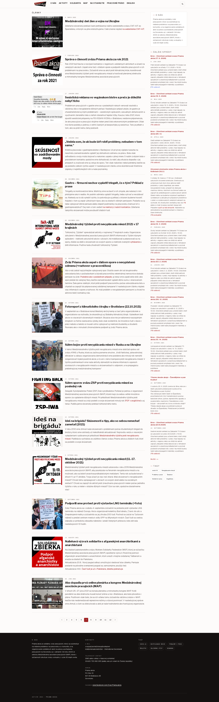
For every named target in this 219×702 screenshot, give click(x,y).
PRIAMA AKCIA (51, 697)
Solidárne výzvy (157, 479)
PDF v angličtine (132, 400)
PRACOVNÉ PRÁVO (115, 3)
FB (185, 203)
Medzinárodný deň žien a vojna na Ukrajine (92, 21)
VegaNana (169, 479)
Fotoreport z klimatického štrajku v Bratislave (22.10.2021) (103, 306)
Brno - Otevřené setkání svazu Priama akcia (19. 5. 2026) (167, 95)
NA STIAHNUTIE (97, 3)
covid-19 (155, 470)
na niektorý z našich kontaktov (116, 207)
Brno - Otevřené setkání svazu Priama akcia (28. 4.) (167, 132)
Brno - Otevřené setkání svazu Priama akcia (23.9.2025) (167, 423)
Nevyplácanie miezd (168, 470)
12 (110, 620)
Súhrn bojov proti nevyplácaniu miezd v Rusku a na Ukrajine (103, 344)
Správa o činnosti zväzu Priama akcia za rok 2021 (96, 59)
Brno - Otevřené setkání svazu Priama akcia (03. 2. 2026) (167, 260)
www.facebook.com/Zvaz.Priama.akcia (107, 685)
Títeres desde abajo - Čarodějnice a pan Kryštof (168, 378)
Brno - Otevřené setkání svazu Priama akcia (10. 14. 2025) (167, 338)
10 (101, 620)
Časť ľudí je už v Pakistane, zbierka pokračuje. (102, 569)
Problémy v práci (157, 475)
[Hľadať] (182, 4)
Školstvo (169, 475)
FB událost (155, 253)
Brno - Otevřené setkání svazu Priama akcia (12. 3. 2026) (167, 222)
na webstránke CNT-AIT (133, 29)
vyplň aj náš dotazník (166, 208)
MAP (85, 3)
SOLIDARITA (75, 3)
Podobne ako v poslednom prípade (96, 277)
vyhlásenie (135, 242)
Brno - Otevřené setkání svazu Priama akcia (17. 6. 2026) (167, 57)
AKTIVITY (63, 3)
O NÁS (53, 3)
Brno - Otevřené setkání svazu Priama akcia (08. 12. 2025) (167, 298)
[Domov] (40, 3)
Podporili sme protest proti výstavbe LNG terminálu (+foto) (103, 503)
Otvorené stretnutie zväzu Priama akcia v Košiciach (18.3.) (168, 170)
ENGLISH (131, 3)
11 (105, 620)
